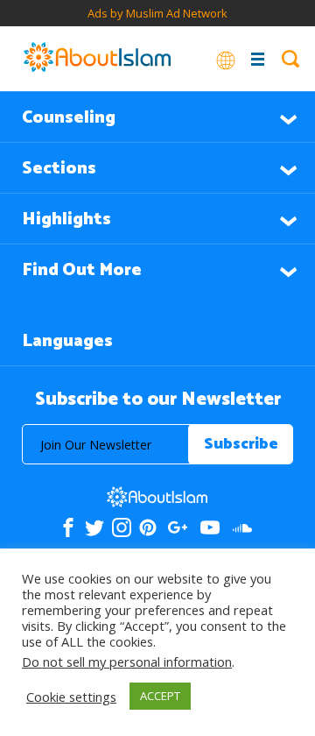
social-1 (242, 527)
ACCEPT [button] (160, 696)
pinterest (148, 527)
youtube (210, 527)
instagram (121, 527)
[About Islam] (97, 58)
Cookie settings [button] (71, 696)
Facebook (68, 527)
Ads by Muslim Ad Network (158, 13)
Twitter (95, 527)
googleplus (178, 527)
